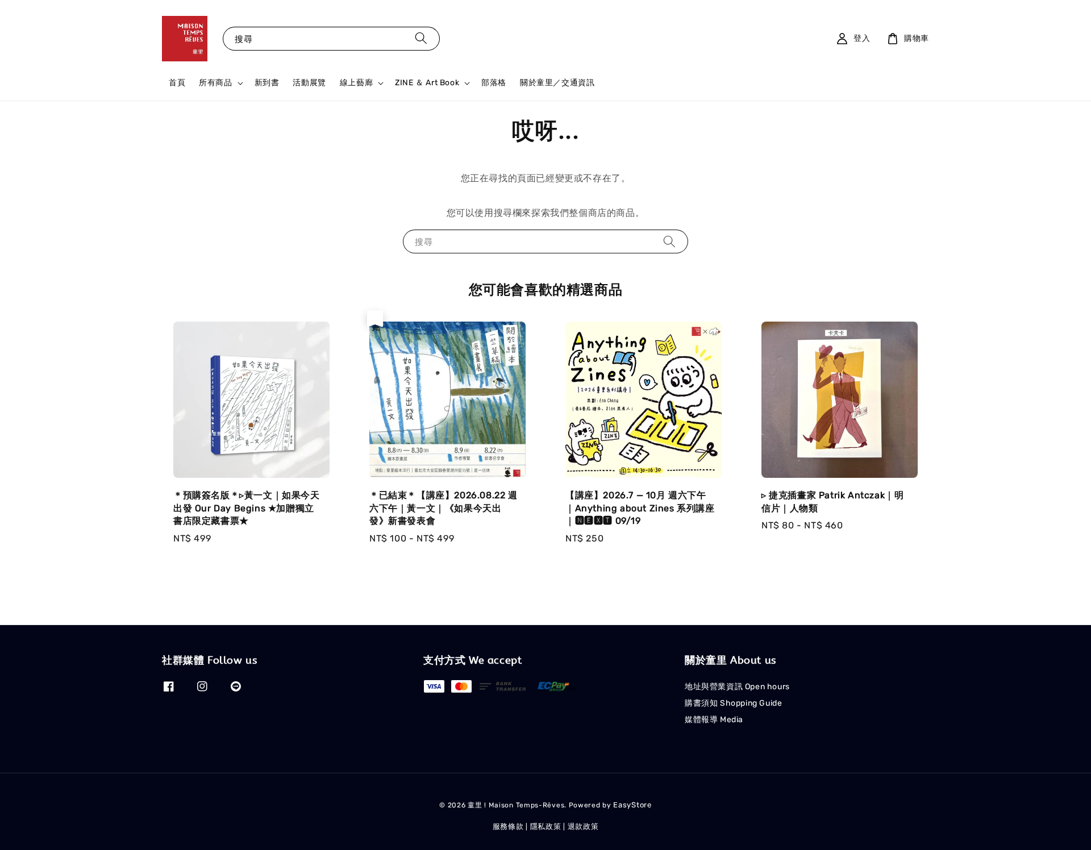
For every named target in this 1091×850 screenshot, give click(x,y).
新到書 (267, 83)
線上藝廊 (356, 83)
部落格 (493, 83)
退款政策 (583, 826)
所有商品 (215, 83)
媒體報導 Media (714, 719)
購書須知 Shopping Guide (733, 703)
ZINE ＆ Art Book (427, 83)
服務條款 (508, 826)
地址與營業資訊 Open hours (737, 686)
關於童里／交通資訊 (557, 83)
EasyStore (632, 805)
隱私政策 (545, 826)
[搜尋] (421, 38)
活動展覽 (309, 83)
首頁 (177, 83)
